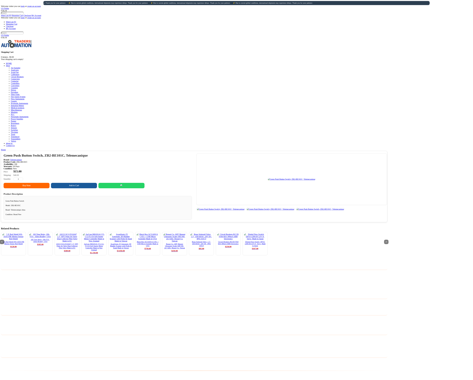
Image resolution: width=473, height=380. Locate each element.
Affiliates (4, 325)
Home (3, 150)
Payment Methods (8, 279)
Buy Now (27, 185)
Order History (6, 341)
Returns (4, 305)
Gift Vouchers (6, 321)
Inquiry (169, 185)
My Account (36, 15)
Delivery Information (9, 273)
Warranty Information (9, 289)
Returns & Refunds (8, 286)
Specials (4, 328)
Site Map (4, 308)
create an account (34, 6)
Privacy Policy (6, 276)
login (23, 6)
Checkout (27, 15)
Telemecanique (16, 160)
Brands (4, 318)
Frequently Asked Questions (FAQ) (15, 292)
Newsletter (5, 347)
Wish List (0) (6, 15)
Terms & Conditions (9, 282)
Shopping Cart (17, 15)
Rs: (3, 11)
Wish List (4, 344)
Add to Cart (74, 185)
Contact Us (5, 302)
